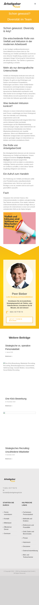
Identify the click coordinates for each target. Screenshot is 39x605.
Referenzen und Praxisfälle (28, 526)
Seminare (7, 533)
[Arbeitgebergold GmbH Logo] (12, 2)
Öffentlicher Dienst (8, 528)
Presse (25, 538)
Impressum (26, 542)
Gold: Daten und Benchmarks (28, 533)
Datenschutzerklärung (29, 550)
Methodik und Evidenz (27, 520)
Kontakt (6, 518)
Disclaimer (26, 546)
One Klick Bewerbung (15, 398)
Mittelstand (7, 523)
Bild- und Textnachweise (28, 556)
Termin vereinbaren (8, 513)
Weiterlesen (8, 356)
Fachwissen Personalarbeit (28, 513)
